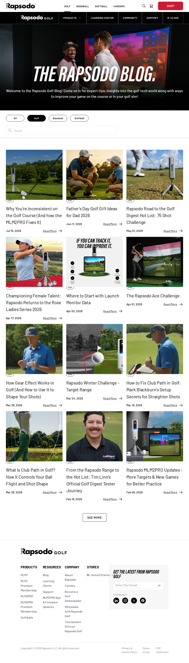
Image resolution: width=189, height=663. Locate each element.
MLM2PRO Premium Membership (29, 606)
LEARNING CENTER (102, 17)
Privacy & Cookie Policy (129, 650)
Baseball (58, 118)
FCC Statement (162, 650)
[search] (144, 7)
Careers (70, 585)
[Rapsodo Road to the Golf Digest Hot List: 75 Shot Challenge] (154, 171)
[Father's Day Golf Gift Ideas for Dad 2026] (94, 171)
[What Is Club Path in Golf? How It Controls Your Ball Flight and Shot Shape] (34, 432)
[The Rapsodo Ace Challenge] (154, 258)
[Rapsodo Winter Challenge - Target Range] (94, 345)
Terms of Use (146, 650)
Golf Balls (27, 617)
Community (130, 17)
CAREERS (119, 6)
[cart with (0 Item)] (151, 7)
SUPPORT (152, 17)
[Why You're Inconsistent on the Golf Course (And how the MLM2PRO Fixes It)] (34, 171)
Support (48, 591)
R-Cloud (172, 17)
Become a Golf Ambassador (73, 596)
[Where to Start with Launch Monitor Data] (94, 258)
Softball (79, 118)
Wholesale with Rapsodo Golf (73, 611)
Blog (46, 575)
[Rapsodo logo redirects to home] (21, 5)
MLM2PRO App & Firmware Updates (52, 602)
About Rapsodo (70, 577)
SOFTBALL (101, 6)
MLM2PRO (27, 596)
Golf (36, 118)
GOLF (67, 6)
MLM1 (24, 575)
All (15, 118)
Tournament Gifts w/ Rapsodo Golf (73, 626)
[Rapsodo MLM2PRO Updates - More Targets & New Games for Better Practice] (154, 432)
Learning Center (48, 583)
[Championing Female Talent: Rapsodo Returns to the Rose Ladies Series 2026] (34, 258)
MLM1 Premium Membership (29, 585)
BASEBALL (82, 6)
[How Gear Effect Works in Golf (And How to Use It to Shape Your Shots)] (34, 345)
